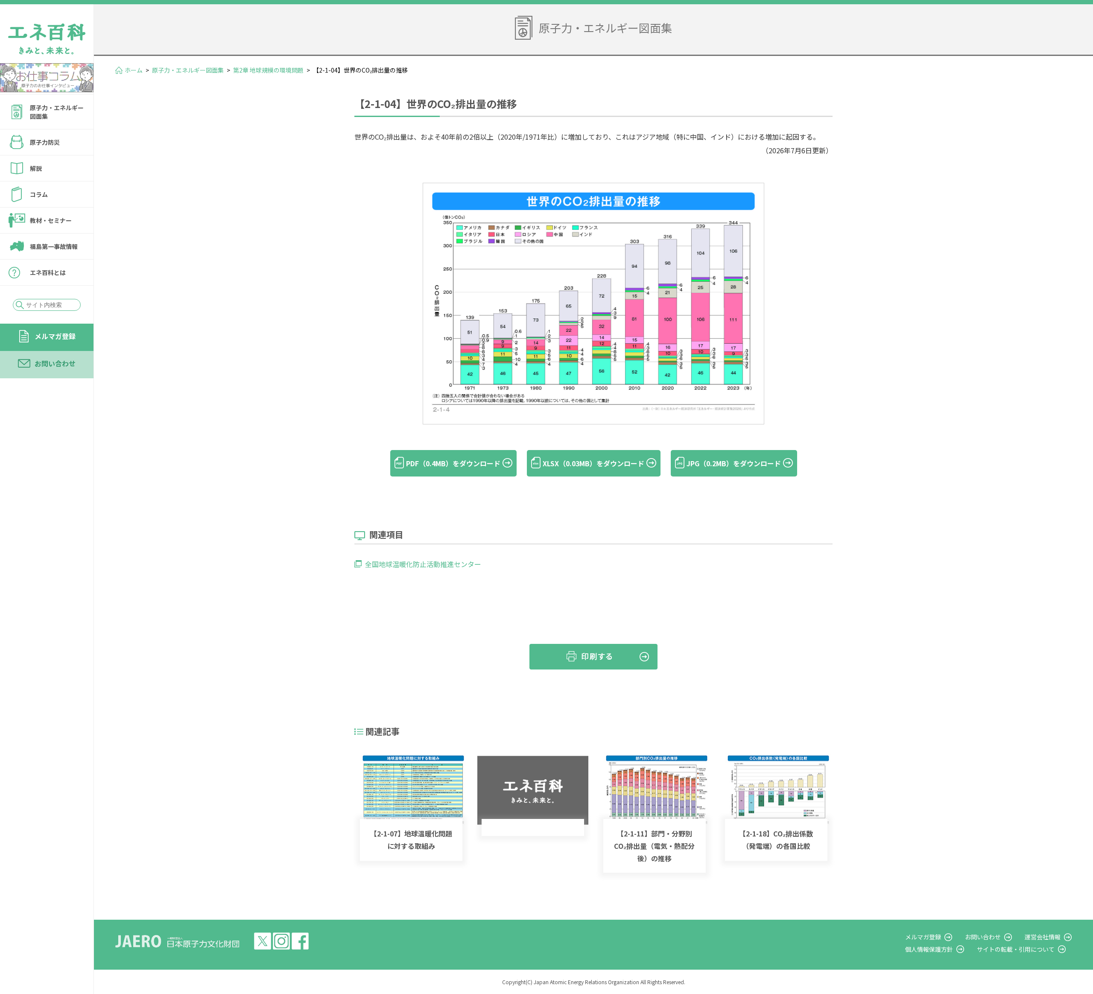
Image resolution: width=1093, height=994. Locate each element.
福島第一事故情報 (54, 246)
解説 (36, 168)
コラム (39, 194)
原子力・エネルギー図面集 (57, 111)
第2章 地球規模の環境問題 (268, 70)
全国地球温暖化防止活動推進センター (423, 564)
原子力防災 (45, 142)
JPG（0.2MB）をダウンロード (734, 463)
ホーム (134, 70)
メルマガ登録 (55, 336)
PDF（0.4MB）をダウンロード (453, 463)
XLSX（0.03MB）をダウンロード (593, 463)
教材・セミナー (51, 220)
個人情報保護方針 (929, 949)
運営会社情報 (1043, 937)
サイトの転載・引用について (1016, 949)
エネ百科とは (48, 272)
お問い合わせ (55, 363)
